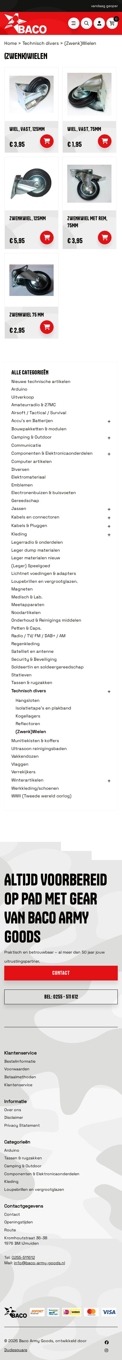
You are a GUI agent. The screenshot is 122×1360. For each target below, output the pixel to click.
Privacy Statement (22, 1125)
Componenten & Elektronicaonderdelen (41, 1173)
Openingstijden (18, 1222)
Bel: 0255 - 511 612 (61, 996)
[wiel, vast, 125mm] (31, 94)
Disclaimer (13, 1117)
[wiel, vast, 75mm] (89, 94)
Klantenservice (18, 1084)
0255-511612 (23, 1257)
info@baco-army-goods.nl (39, 1262)
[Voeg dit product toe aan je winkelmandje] (47, 141)
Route (10, 1229)
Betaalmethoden (20, 1076)
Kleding (11, 1181)
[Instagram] (106, 1350)
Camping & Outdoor (22, 1165)
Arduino (11, 1150)
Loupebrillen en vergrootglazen (34, 1189)
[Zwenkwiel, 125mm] (31, 184)
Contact (61, 973)
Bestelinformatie (19, 1061)
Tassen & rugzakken (23, 1157)
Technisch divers (40, 43)
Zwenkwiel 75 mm (26, 315)
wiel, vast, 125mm (27, 129)
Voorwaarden (17, 1068)
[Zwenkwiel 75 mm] (31, 280)
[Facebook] (107, 1342)
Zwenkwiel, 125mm (27, 218)
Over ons (12, 1109)
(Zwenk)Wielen (80, 43)
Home (10, 43)
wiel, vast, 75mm (84, 129)
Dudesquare (15, 1349)
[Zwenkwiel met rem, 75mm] (89, 184)
